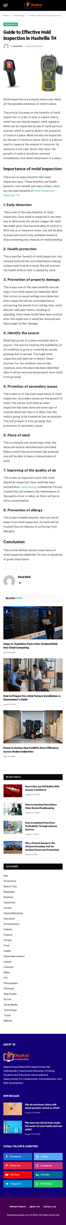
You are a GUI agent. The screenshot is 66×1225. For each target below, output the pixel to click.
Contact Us (49, 1206)
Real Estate (10, 994)
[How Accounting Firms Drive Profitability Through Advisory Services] (13, 827)
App (6, 875)
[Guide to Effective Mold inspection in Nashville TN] (33, 72)
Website (8, 1020)
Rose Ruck (18, 46)
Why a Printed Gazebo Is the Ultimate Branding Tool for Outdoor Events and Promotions (42, 846)
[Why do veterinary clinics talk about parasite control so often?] (12, 1108)
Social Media (10, 1004)
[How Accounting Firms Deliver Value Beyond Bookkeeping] (13, 809)
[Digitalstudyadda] (33, 5)
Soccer (7, 999)
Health (7, 951)
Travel (7, 1015)
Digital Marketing (13, 913)
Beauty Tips (10, 886)
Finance (8, 934)
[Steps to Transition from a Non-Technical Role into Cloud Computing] (33, 622)
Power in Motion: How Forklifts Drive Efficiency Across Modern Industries (31, 749)
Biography (9, 891)
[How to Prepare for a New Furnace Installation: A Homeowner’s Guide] (33, 674)
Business (8, 897)
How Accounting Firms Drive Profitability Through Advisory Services (41, 826)
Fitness (8, 940)
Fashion (8, 929)
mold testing (29, 487)
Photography (11, 983)
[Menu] (5, 5)
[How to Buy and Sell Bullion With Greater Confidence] (13, 790)
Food (6, 945)
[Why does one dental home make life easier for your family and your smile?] (12, 1127)
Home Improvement (14, 956)
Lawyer (8, 961)
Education (9, 918)
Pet (6, 977)
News (7, 972)
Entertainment (11, 924)
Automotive (10, 881)
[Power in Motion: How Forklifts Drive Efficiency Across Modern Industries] (33, 726)
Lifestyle (8, 967)
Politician (9, 988)
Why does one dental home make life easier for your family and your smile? (43, 1126)
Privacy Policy (18, 1206)
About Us (34, 1206)
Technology (11, 24)
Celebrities (9, 902)
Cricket (8, 908)
